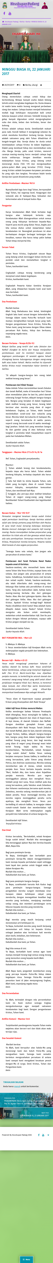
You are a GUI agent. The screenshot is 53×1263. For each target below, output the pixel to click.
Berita (28, 85)
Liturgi (35, 85)
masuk (17, 1086)
